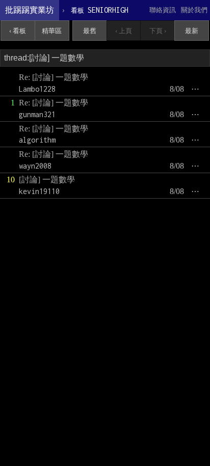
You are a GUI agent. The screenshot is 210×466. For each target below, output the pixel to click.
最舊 (89, 31)
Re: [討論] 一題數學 (53, 77)
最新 (191, 31)
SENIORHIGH (99, 10)
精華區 (52, 31)
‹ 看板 (17, 31)
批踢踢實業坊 (29, 10)
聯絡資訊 (162, 10)
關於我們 (194, 10)
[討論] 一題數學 (47, 179)
